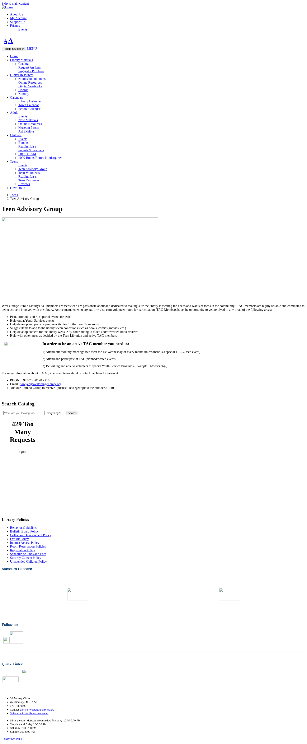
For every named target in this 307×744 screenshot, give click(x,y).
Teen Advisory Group (32, 169)
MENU (32, 48)
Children (16, 135)
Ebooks (23, 142)
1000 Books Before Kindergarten (40, 157)
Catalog (23, 63)
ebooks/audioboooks (32, 78)
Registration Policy (22, 550)
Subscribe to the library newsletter (29, 713)
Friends (15, 25)
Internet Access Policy (24, 542)
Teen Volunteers (29, 173)
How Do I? (17, 188)
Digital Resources (21, 75)
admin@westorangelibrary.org (37, 709)
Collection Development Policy (30, 535)
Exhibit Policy (19, 539)
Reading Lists (27, 146)
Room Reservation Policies (28, 546)
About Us (16, 14)
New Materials (28, 120)
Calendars (16, 97)
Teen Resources (28, 180)
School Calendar (29, 109)
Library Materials (21, 60)
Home (14, 56)
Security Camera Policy (25, 557)
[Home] (7, 7)
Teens (14, 161)
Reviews (24, 184)
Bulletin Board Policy (24, 531)
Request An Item (29, 67)
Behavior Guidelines (23, 527)
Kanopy (23, 94)
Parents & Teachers (31, 150)
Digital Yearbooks (30, 86)
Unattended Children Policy (28, 561)
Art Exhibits (26, 131)
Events (22, 29)
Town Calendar (28, 105)
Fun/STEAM (27, 154)
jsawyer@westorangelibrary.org (40, 384)
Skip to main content (15, 3)
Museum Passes (28, 127)
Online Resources (30, 82)
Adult (14, 112)
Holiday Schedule (12, 739)
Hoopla (23, 90)
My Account (18, 18)
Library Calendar (29, 101)
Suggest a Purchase (31, 71)
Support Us (17, 22)
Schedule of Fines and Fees (28, 554)
